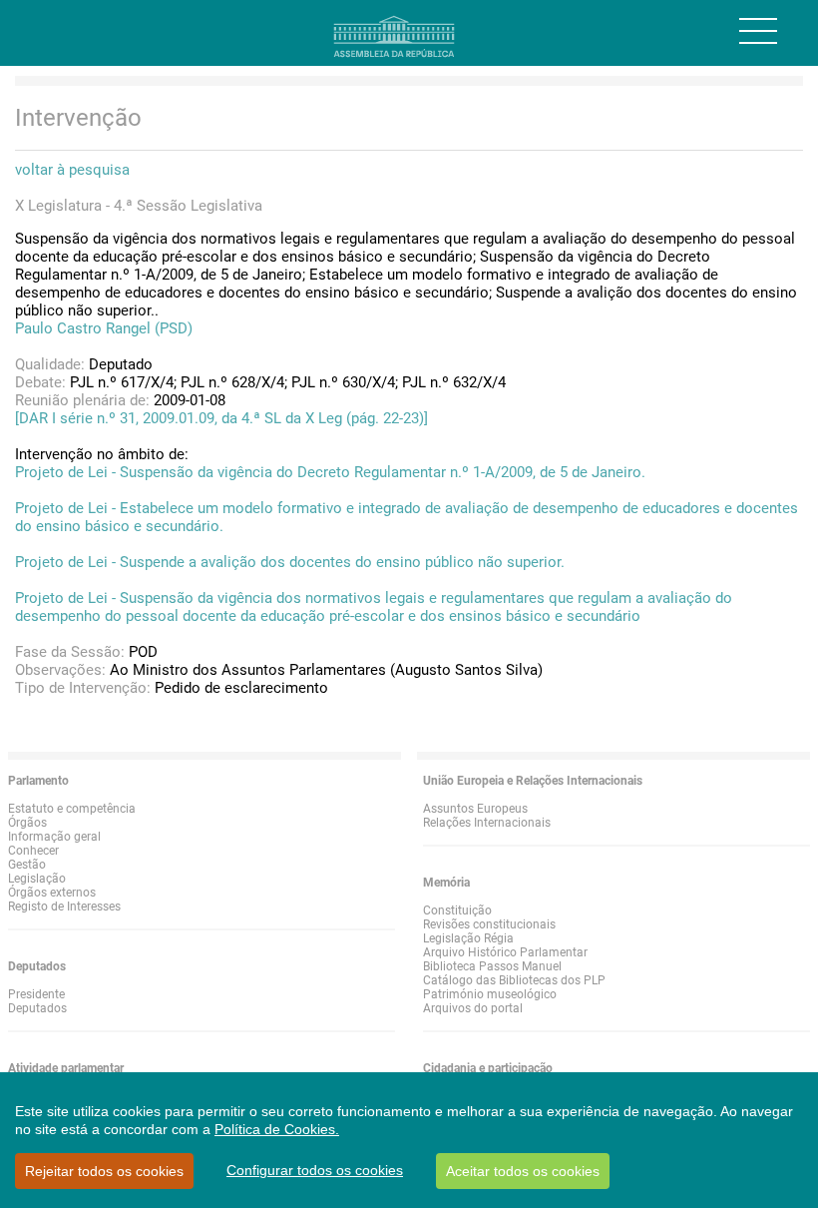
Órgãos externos (52, 893)
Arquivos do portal (473, 1008)
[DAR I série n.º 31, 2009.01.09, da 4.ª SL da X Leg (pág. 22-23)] (221, 418)
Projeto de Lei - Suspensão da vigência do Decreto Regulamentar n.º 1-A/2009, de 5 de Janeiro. (330, 472)
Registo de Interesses (64, 906)
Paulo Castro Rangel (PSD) (104, 328)
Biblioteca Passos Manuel (492, 966)
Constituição (457, 910)
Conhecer (33, 851)
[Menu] (758, 31)
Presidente (36, 994)
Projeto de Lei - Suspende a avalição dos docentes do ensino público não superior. (290, 562)
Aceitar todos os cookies (523, 1171)
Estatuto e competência (72, 809)
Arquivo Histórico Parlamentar (505, 952)
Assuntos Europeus (475, 809)
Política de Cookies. (276, 1129)
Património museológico (490, 994)
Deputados (37, 1008)
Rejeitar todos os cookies (104, 1171)
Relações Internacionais (487, 823)
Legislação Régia (468, 938)
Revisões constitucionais (489, 924)
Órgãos (27, 823)
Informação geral (54, 837)
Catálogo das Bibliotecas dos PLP (514, 980)
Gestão (27, 865)
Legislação (37, 879)
